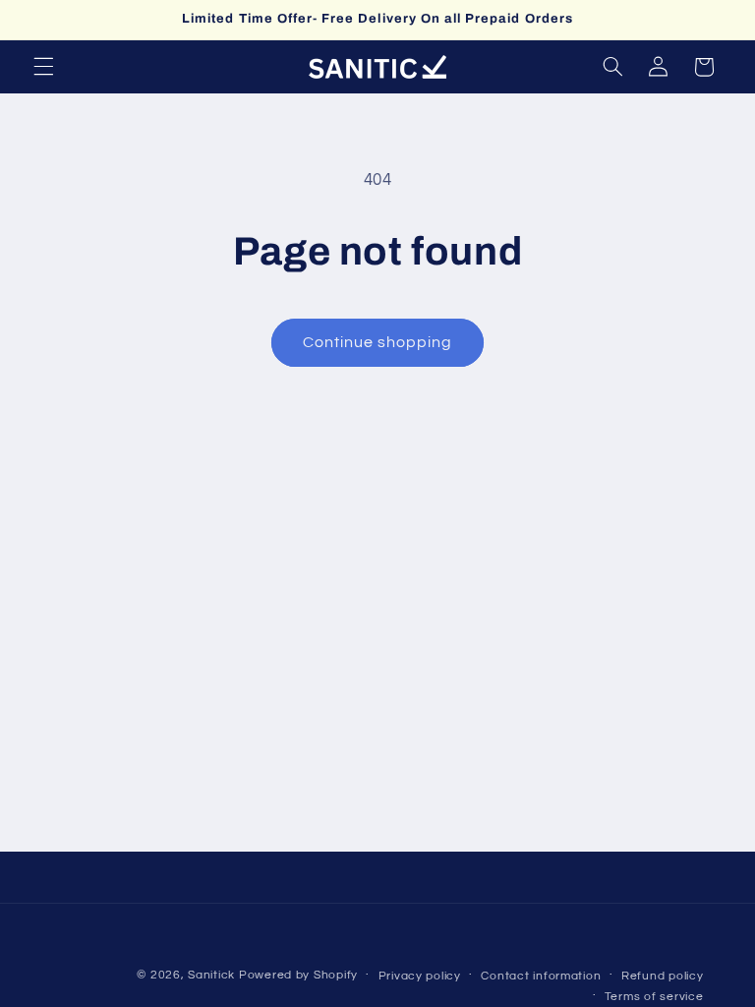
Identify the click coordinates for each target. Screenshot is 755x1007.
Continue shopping (378, 342)
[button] (43, 66)
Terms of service (654, 996)
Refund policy (662, 976)
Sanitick (211, 975)
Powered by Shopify (298, 975)
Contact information (541, 976)
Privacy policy (419, 976)
